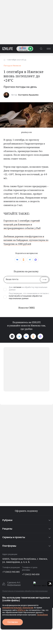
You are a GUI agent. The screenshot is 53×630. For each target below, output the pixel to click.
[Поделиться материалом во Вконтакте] (17, 259)
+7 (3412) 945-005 (11, 571)
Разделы (7, 529)
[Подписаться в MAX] (40, 336)
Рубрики (7, 520)
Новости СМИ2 (26, 307)
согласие (17, 287)
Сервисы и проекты (13, 537)
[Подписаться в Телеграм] (19, 336)
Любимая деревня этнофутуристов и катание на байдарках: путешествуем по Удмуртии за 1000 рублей (26, 240)
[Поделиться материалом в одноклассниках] (23, 259)
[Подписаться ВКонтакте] (26, 336)
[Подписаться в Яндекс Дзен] (12, 336)
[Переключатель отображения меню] (48, 48)
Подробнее (42, 614)
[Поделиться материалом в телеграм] (29, 259)
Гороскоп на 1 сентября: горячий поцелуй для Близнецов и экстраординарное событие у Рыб (22, 224)
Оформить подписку (26, 510)
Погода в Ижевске (12, 66)
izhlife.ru (21, 610)
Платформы (9, 546)
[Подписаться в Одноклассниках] (33, 336)
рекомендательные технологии (17, 607)
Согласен (13, 622)
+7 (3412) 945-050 (30, 574)
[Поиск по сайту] (41, 48)
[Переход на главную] (6, 48)
